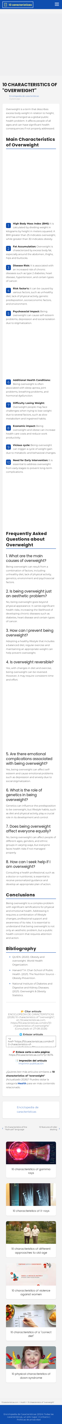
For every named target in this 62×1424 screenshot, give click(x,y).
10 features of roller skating (48, 1128)
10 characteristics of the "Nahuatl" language (16, 1128)
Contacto (44, 1417)
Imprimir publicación (31, 1063)
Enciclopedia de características (24, 96)
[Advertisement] (31, 45)
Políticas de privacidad (28, 1419)
